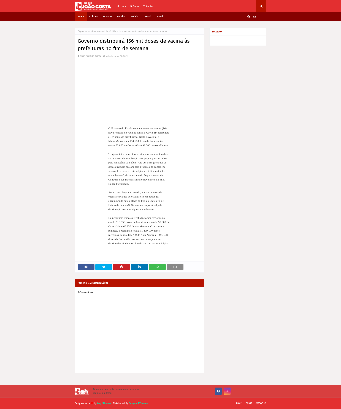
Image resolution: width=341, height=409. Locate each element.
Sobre (136, 6)
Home (124, 6)
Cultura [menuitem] (93, 16)
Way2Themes (104, 403)
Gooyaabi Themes (138, 403)
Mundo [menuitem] (160, 16)
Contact (150, 6)
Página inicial (84, 31)
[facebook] (249, 16)
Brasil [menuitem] (148, 16)
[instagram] (254, 16)
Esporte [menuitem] (107, 16)
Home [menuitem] (80, 16)
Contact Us (261, 403)
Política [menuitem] (121, 16)
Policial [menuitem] (135, 16)
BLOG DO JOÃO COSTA (90, 56)
